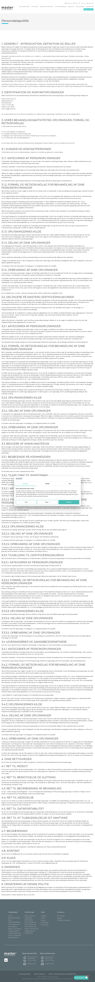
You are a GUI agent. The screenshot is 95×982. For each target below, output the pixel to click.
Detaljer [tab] (47, 483)
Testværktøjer (13, 912)
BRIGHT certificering (31, 929)
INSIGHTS (71, 6)
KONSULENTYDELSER (46, 6)
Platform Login (91, 3)
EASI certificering (30, 926)
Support (60, 918)
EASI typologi (12, 926)
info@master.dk (69, 3)
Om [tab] (70, 483)
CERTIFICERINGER (60, 6)
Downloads (44, 922)
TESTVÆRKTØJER (24, 6)
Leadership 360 (13, 931)
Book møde (88, 10)
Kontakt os (60, 912)
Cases (43, 918)
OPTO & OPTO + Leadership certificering (30, 918)
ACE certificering (30, 924)
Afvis (26, 502)
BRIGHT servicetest (14, 929)
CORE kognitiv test (14, 933)
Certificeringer (29, 912)
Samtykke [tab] (25, 483)
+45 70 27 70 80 (77, 3)
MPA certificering (30, 922)
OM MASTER (89, 6)
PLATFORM (34, 6)
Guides (43, 920)
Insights (43, 916)
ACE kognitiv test (14, 924)
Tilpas (46, 502)
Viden (43, 912)
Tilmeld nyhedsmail (64, 920)
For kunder (44, 925)
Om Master (61, 916)
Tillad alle (68, 502)
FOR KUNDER (80, 6)
